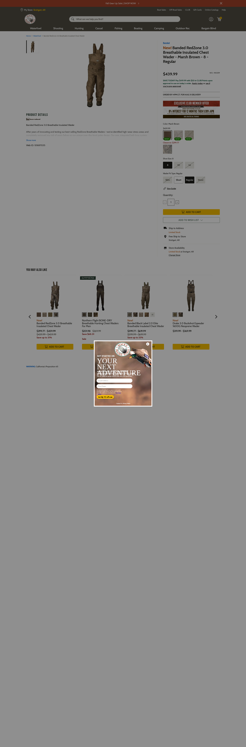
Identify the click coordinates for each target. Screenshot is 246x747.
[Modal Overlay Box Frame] (123, 373)
